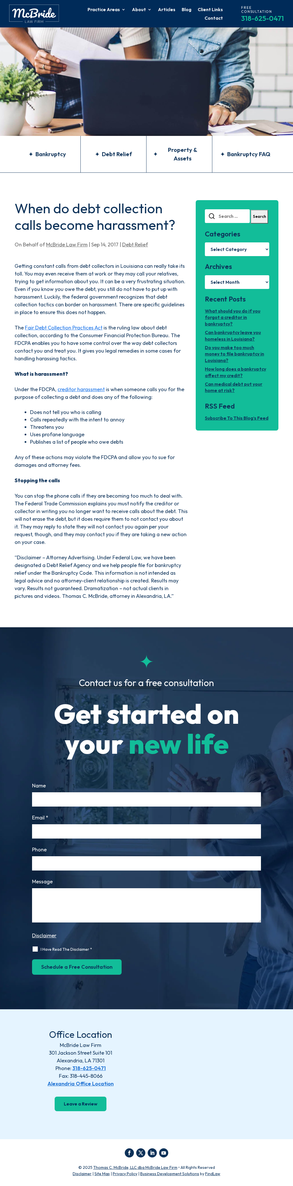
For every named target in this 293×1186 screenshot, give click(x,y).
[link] (34, 14)
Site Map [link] (102, 1173)
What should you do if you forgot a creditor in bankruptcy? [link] (232, 317)
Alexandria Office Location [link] (80, 1083)
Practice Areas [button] (104, 9)
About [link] (139, 9)
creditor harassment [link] (81, 389)
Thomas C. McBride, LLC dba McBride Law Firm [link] (135, 1167)
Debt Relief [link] (135, 244)
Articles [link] (166, 9)
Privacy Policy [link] (125, 1173)
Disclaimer (44, 935)
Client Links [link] (210, 9)
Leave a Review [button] (80, 1104)
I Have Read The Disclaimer (66, 949)
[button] (129, 1152)
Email (40, 817)
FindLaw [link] (212, 1173)
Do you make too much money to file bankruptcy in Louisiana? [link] (234, 354)
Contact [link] (214, 18)
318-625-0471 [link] (262, 18)
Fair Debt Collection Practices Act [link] (63, 327)
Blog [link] (186, 9)
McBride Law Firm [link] (67, 244)
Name (39, 785)
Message (42, 881)
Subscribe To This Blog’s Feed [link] (236, 418)
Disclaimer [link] (82, 1173)
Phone (39, 849)
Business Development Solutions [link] (169, 1173)
